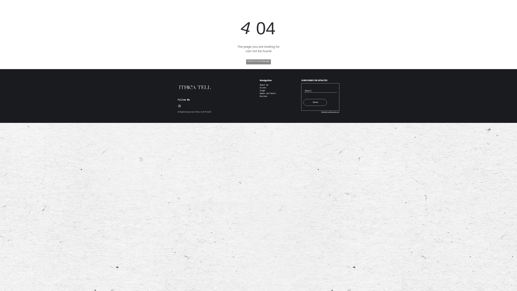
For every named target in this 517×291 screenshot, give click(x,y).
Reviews (263, 96)
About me (264, 85)
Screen (263, 87)
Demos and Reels (268, 93)
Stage (262, 90)
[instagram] (179, 106)
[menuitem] (226, 9)
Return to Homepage (258, 61)
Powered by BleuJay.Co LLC (330, 112)
